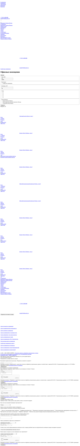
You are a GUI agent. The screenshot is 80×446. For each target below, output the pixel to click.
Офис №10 (2, 242)
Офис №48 (2, 225)
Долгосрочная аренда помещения (7, 341)
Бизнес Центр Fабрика (8, 100)
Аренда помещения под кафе (6, 337)
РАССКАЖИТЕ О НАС (5, 37)
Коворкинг (2, 5)
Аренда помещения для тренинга (7, 345)
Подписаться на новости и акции (7, 314)
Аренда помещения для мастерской (8, 349)
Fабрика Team (3, 26)
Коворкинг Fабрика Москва (6, 25)
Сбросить (3, 105)
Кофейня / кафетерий (23, 411)
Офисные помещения (7, 83)
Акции (1, 29)
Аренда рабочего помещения (6, 330)
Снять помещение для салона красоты (8, 334)
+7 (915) (4, 17)
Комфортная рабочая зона (26, 410)
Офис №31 (2, 123)
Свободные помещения (5, 68)
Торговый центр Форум (8, 103)
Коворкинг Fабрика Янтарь (6, 23)
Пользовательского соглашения (15, 365)
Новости (2, 28)
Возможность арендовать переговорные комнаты (43, 410)
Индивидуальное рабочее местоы (7, 157)
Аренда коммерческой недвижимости (8, 328)
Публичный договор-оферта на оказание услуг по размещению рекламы (15, 354)
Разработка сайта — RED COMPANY (8, 355)
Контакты (2, 6)
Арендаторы (3, 4)
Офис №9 (2, 191)
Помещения (3, 3)
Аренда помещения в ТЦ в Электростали (9, 339)
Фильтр (2, 75)
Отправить (3, 382)
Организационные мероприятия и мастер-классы (66, 410)
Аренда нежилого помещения (6, 326)
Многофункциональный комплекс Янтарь (12, 102)
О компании (3, 2)
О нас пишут (3, 32)
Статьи (2, 31)
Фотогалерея (3, 35)
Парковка (2, 34)
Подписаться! (3, 366)
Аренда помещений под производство (8, 332)
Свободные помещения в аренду (7, 343)
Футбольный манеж (4, 33)
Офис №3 (2, 174)
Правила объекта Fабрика (6, 38)
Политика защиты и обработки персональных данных (26, 353)
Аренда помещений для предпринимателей (9, 347)
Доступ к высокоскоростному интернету (10, 410)
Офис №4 (2, 208)
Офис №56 (2, 140)
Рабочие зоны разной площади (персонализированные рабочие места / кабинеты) (47, 411)
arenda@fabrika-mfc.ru (5, 18)
